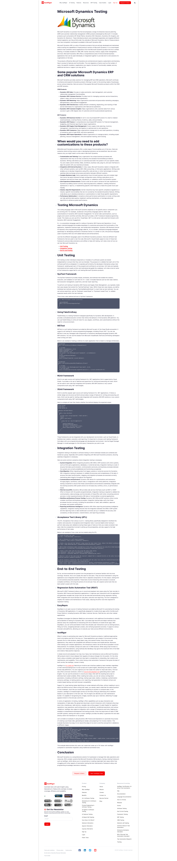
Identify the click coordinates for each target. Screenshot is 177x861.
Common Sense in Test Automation (123, 826)
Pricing (84, 786)
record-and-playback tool (92, 671)
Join (47, 824)
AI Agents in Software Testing (88, 810)
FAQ (118, 791)
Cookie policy (68, 850)
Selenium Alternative (87, 823)
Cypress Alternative (87, 829)
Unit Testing (64, 246)
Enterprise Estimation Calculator (123, 830)
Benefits (84, 795)
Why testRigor (63, 2)
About (101, 786)
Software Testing (122, 808)
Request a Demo (79, 773)
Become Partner (104, 798)
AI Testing (72, 2)
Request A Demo (125, 2)
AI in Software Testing (88, 798)
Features (79, 2)
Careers (102, 792)
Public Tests (85, 837)
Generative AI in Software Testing (89, 801)
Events (119, 805)
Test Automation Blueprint (124, 839)
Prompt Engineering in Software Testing (88, 806)
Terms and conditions (49, 850)
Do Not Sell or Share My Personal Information (55, 853)
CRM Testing (120, 820)
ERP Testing (94, 2)
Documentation (121, 794)
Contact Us (103, 795)
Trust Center (47, 855)
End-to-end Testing (66, 250)
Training (119, 842)
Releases (119, 802)
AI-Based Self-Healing (88, 817)
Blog (101, 801)
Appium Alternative (87, 826)
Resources (86, 2)
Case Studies (102, 2)
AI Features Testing (87, 814)
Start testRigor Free (97, 773)
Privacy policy (60, 850)
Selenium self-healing (123, 823)
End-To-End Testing (122, 811)
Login (109, 2)
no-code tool (70, 665)
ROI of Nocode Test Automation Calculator (123, 835)
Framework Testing (122, 814)
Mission (102, 789)
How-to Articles (121, 799)
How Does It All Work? (88, 820)
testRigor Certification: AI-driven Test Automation (124, 787)
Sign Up (115, 2)
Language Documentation (124, 796)
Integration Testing (66, 248)
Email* (46, 816)
